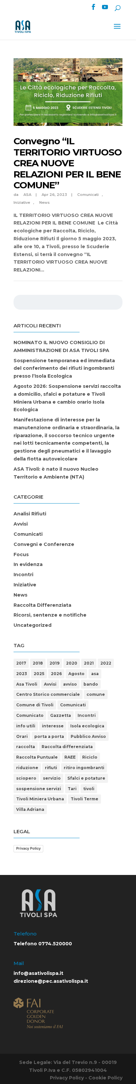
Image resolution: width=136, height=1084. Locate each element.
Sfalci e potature (86, 778)
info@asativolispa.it (38, 973)
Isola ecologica (87, 725)
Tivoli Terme (84, 798)
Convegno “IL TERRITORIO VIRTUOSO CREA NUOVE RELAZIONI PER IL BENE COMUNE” (68, 163)
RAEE (70, 757)
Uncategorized (32, 625)
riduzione (27, 767)
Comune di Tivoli (34, 704)
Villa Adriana (30, 809)
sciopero (26, 778)
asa (95, 673)
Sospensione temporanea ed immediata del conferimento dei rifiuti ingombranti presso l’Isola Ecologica (64, 368)
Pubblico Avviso (88, 736)
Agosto (76, 673)
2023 (21, 673)
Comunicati (88, 194)
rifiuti (51, 767)
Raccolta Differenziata (42, 605)
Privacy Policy (28, 848)
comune (95, 694)
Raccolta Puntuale (37, 757)
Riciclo (89, 757)
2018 (38, 663)
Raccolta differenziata (67, 746)
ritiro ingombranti (84, 767)
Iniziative (25, 585)
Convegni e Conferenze (44, 544)
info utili (25, 725)
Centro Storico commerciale (48, 694)
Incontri (23, 574)
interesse (53, 725)
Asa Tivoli (26, 684)
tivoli (88, 788)
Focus (21, 554)
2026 (56, 673)
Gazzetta (60, 715)
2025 (39, 673)
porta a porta (49, 736)
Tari (72, 788)
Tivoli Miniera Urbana (40, 798)
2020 (71, 663)
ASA (27, 194)
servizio (52, 778)
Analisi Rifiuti (30, 514)
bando (91, 684)
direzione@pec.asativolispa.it (51, 981)
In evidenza (28, 564)
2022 (105, 663)
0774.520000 (55, 944)
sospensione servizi (38, 788)
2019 (54, 663)
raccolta (25, 746)
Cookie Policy (105, 1078)
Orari (22, 736)
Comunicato (30, 715)
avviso (70, 684)
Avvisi (21, 524)
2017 (21, 663)
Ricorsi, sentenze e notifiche (50, 615)
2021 (89, 663)
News (44, 202)
